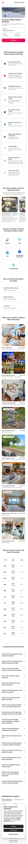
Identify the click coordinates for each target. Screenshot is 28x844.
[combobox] (13, 30)
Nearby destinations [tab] (7, 799)
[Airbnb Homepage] (3, 2)
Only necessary (13, 830)
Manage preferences (13, 834)
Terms (15, 842)
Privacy (11, 842)
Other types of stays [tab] (19, 799)
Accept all (13, 826)
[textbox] (7, 36)
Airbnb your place (19, 2)
